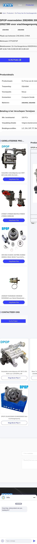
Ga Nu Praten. (13, 60)
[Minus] (34, 497)
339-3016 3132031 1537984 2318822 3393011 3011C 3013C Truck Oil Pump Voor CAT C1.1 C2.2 (13, 257)
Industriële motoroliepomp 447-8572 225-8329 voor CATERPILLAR (14, 372)
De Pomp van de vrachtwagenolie (25, 13)
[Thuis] (8, 5)
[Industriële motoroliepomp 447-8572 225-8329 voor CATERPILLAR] (14, 354)
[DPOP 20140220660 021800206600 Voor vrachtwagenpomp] (14, 399)
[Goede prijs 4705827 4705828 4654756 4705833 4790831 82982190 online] (13, 198)
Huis (20, 5)
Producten (30, 5)
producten (10, 13)
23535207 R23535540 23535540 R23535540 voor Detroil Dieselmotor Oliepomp (12, 298)
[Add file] (2, 541)
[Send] (34, 541)
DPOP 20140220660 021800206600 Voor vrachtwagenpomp (14, 417)
